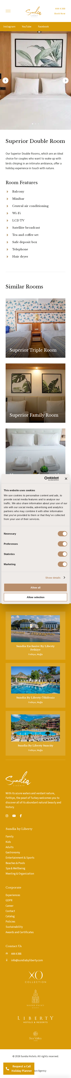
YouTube (26, 26)
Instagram (9, 26)
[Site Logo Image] (34, 12)
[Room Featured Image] (35, 328)
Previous (5, 80)
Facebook (43, 26)
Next (66, 80)
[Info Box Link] (35, 636)
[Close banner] (66, 478)
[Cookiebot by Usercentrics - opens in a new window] (45, 479)
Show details (52, 577)
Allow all (35, 587)
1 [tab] (32, 123)
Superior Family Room (34, 415)
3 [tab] (38, 123)
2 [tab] (35, 123)
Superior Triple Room (33, 350)
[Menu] (8, 11)
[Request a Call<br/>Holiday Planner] (7, 1068)
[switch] (62, 544)
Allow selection (35, 597)
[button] (60, 9)
